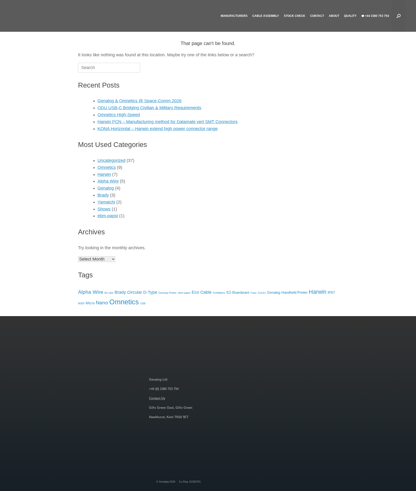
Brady (103, 195)
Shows (104, 209)
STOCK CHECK (294, 16)
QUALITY (350, 16)
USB (142, 303)
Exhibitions (219, 292)
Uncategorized (111, 160)
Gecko (262, 292)
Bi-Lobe (108, 292)
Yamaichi (106, 202)
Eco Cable (202, 292)
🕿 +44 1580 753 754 (375, 16)
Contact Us (157, 398)
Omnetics (107, 167)
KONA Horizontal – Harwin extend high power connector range (158, 128)
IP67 (331, 292)
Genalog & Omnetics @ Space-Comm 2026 (140, 100)
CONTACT (317, 16)
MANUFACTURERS (234, 16)
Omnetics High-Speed (119, 114)
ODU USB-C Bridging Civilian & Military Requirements (149, 107)
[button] (398, 16)
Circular (134, 292)
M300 (81, 303)
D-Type (150, 292)
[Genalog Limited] (48, 16)
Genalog (106, 188)
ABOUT (334, 16)
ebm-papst (108, 215)
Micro (90, 303)
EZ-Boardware (238, 292)
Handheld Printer (294, 292)
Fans (254, 292)
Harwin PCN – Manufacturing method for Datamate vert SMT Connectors (168, 121)
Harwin (104, 174)
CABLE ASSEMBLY (265, 16)
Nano (102, 302)
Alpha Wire (108, 181)
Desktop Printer (167, 292)
